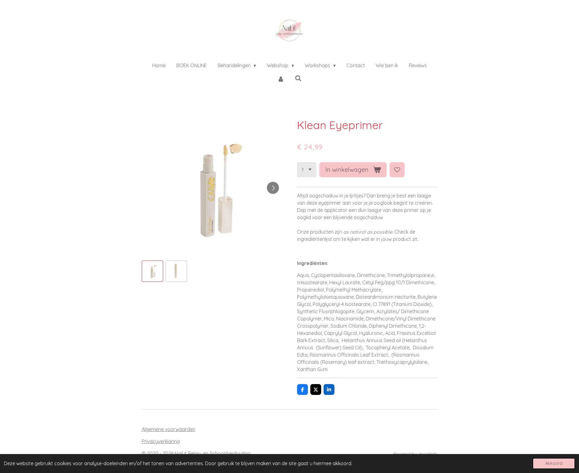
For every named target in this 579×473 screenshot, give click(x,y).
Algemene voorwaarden (168, 429)
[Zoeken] (298, 78)
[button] (152, 271)
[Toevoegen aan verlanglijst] (397, 169)
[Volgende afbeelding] (273, 188)
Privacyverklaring (161, 441)
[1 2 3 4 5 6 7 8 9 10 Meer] (306, 169)
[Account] (281, 79)
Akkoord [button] (553, 463)
